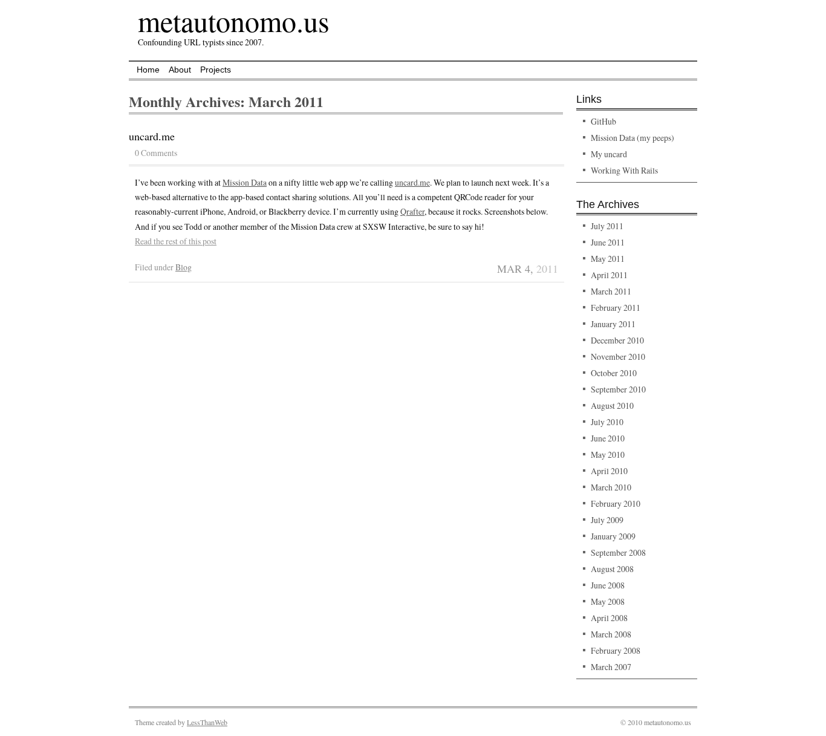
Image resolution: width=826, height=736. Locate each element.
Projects (215, 69)
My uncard (609, 154)
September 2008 (618, 552)
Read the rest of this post (175, 241)
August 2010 (612, 405)
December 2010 (617, 340)
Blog (183, 267)
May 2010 (608, 454)
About (180, 69)
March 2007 (611, 666)
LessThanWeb (207, 722)
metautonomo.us (234, 20)
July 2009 (607, 520)
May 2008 (608, 601)
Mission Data (245, 182)
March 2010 (611, 487)
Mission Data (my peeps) (632, 137)
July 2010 (607, 422)
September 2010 (618, 389)
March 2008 (611, 634)
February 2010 (615, 503)
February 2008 (615, 650)
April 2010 (609, 471)
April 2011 (609, 275)
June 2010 (608, 438)
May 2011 (608, 258)
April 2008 (609, 618)
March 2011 (611, 291)
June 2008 (608, 585)
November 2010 (618, 356)
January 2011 (613, 324)
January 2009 (613, 536)
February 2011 (615, 307)
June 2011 (608, 242)
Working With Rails (624, 170)
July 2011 (607, 226)
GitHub (603, 121)
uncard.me (152, 136)
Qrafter (412, 211)
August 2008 (612, 569)
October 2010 (614, 373)
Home (148, 69)
